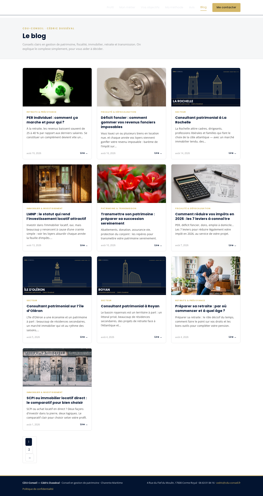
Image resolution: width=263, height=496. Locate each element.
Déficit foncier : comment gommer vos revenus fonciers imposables (128, 122)
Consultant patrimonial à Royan (130, 306)
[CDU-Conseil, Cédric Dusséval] (33, 7)
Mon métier (127, 7)
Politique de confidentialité (38, 489)
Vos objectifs (150, 7)
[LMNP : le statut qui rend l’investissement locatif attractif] (57, 183)
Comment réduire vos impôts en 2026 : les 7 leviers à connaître (204, 216)
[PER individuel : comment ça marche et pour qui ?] (57, 87)
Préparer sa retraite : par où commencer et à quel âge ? (200, 308)
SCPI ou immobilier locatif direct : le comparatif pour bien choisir (57, 400)
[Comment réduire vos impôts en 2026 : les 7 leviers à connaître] (205, 183)
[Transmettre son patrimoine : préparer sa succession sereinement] (131, 183)
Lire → (84, 153)
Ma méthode (174, 7)
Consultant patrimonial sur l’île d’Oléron (55, 308)
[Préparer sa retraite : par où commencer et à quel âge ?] (205, 275)
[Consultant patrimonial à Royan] (131, 275)
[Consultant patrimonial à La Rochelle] (205, 87)
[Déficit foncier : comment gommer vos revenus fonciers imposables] (131, 87)
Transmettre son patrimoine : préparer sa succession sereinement (128, 219)
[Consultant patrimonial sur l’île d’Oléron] (57, 275)
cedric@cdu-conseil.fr (228, 482)
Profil (110, 7)
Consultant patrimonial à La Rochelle (200, 120)
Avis (192, 7)
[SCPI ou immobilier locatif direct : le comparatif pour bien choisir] (57, 367)
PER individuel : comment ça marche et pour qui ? (52, 120)
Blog (203, 7)
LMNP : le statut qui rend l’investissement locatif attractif (56, 216)
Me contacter (226, 7)
